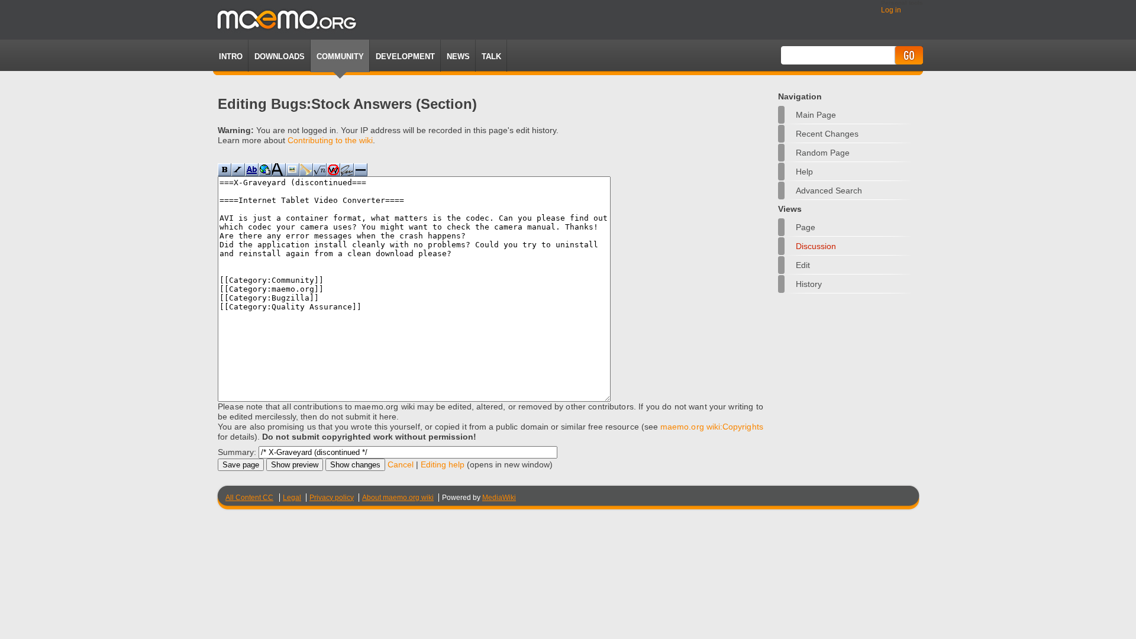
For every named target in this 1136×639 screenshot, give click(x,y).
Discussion (816, 246)
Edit (803, 265)
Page (805, 227)
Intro (231, 56)
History (809, 284)
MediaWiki (499, 497)
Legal (292, 497)
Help (804, 171)
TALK (491, 56)
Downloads (279, 56)
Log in (891, 10)
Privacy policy (331, 497)
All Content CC (249, 497)
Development (405, 56)
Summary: (237, 452)
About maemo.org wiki (398, 497)
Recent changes (827, 133)
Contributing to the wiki (330, 140)
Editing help (442, 464)
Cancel (401, 464)
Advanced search (829, 190)
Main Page (816, 115)
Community (340, 56)
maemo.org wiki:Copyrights (711, 426)
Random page (823, 152)
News (458, 56)
